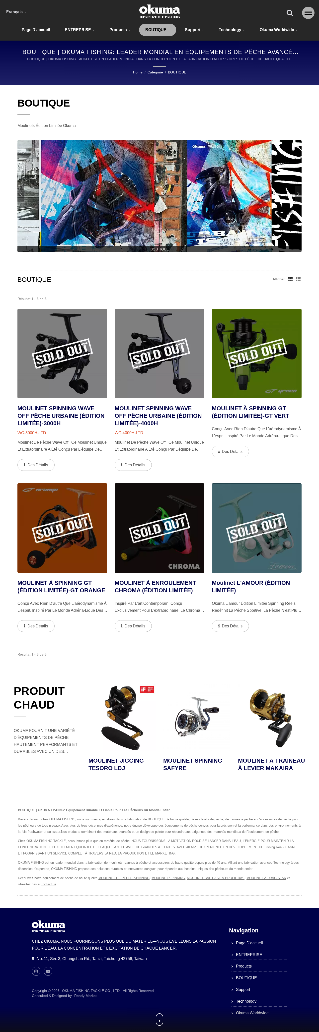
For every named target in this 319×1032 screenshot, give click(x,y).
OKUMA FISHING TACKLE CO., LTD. (91, 991)
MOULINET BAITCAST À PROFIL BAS (215, 878)
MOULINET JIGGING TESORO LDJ (265, 764)
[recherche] (290, 13)
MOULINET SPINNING (168, 878)
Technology (230, 30)
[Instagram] (36, 971)
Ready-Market (85, 996)
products (118, 30)
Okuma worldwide (277, 30)
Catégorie (155, 72)
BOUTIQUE (156, 30)
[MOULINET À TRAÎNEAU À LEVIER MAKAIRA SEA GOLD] (197, 717)
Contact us (48, 884)
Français (15, 12)
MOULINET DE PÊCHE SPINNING (124, 878)
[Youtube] (48, 971)
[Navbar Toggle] (308, 13)
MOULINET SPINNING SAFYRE (118, 764)
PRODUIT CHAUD (39, 698)
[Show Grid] (290, 278)
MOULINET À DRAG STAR (266, 878)
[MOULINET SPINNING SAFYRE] (122, 717)
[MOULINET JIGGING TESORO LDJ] (271, 717)
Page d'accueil (36, 30)
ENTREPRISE (78, 30)
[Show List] (298, 278)
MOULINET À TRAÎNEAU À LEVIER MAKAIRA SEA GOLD (196, 768)
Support (193, 30)
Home (138, 72)
